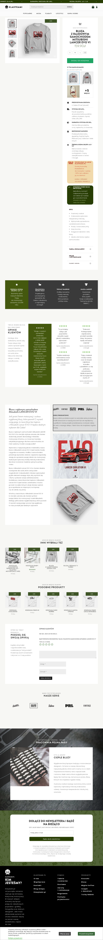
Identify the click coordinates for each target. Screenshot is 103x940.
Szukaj (69, 7)
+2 (85, 52)
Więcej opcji (64, 934)
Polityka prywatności (15, 938)
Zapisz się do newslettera (51, 839)
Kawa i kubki (73, 14)
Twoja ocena (44, 642)
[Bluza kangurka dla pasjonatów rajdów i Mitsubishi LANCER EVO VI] (87, 78)
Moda (38, 14)
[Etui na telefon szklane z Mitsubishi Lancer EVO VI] (73, 91)
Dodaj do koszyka (80, 61)
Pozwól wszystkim (86, 934)
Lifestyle (59, 14)
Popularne (27, 14)
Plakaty (48, 14)
